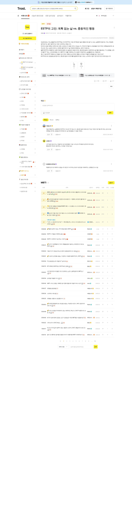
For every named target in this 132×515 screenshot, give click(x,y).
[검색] (75, 9)
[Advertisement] (77, 94)
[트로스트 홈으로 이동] (22, 8)
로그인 (87, 8)
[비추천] (51, 134)
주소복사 (111, 38)
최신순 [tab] (51, 120)
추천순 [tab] (46, 120)
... (91, 341)
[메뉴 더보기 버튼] (113, 27)
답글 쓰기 (58, 134)
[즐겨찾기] (48, 183)
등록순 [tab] (57, 120)
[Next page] (95, 341)
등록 (110, 112)
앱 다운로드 (109, 8)
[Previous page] (60, 341)
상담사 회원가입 (96, 8)
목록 (111, 86)
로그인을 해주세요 (27, 38)
